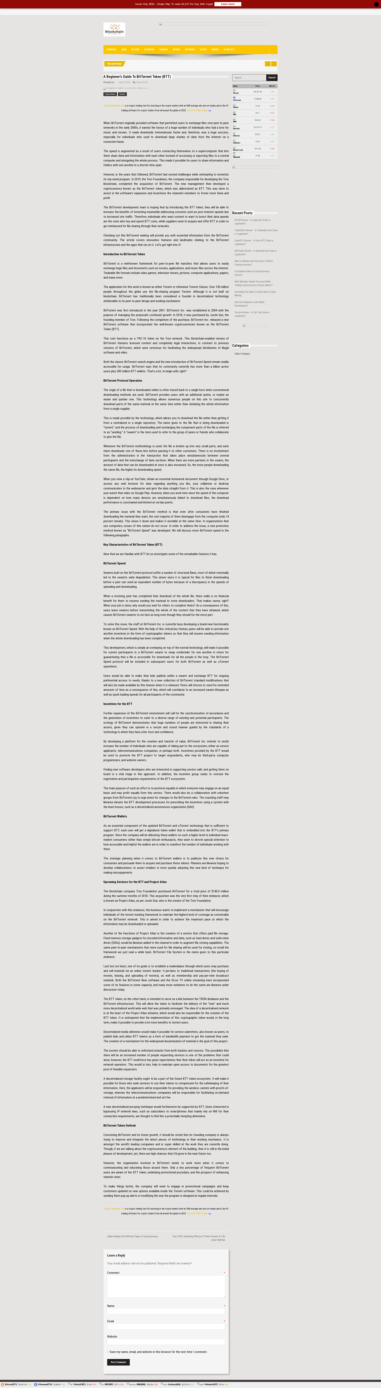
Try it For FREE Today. (197, 110)
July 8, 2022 (124, 82)
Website (112, 1336)
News (124, 49)
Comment (166, 1273)
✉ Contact (229, 49)
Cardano (163, 49)
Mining (215, 49)
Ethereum (149, 49)
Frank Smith (141, 82)
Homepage (111, 49)
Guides (203, 49)
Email (166, 1321)
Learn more (228, 4)
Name (166, 1306)
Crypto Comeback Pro (114, 105)
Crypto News (110, 94)
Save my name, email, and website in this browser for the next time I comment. (158, 1352)
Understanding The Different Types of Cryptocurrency (132, 1236)
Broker (176, 49)
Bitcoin (135, 49)
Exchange (190, 49)
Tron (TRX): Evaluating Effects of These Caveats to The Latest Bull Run (198, 1238)
